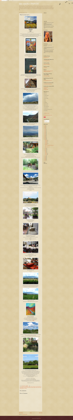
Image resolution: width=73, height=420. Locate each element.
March (46, 152)
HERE (33, 320)
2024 (45, 126)
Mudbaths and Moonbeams (47, 64)
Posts (45, 120)
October (46, 142)
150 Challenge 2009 (46, 89)
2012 (45, 139)
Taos (23, 388)
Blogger (40, 418)
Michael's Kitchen (26, 387)
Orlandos (34, 387)
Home (31, 412)
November (46, 141)
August (46, 144)
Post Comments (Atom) (24, 414)
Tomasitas (26, 388)
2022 (45, 128)
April (45, 151)
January (46, 154)
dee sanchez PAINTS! (29, 3)
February (46, 153)
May (45, 150)
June (45, 149)
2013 (45, 138)
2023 (45, 127)
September (46, 143)
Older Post (40, 412)
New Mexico (29, 387)
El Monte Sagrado (38, 386)
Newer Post (21, 412)
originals (32, 387)
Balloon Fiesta (27, 386)
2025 (45, 125)
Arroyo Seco (23, 386)
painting (36, 387)
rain (39, 387)
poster (38, 387)
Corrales (31, 386)
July (45, 148)
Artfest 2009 (45, 88)
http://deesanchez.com (46, 57)
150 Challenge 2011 (46, 87)
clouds (29, 386)
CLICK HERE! (45, 67)
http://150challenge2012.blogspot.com (48, 80)
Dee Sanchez (34, 386)
